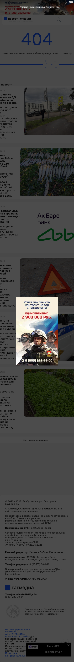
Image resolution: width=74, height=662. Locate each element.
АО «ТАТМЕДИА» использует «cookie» (17, 635)
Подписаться (53, 651)
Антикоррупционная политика (17, 630)
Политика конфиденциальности (18, 654)
